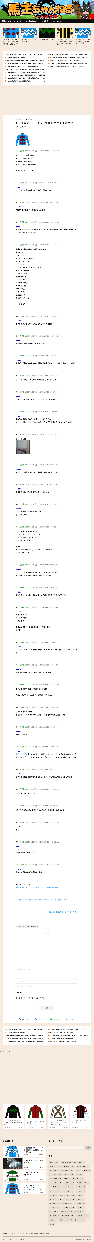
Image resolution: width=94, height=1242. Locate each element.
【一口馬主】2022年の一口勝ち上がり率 (61, 912)
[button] (5, 36)
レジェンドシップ (67, 1211)
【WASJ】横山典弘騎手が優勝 (16, 57)
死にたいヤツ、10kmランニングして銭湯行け (63, 1041)
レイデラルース (54, 1211)
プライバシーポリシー (9, 1239)
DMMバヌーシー (69, 1166)
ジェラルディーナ (55, 1187)
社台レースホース (80, 1220)
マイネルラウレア (67, 1203)
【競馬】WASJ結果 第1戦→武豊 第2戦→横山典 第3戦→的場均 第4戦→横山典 (26, 63)
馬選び (52, 1224)
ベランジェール (78, 1199)
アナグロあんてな (32, 21)
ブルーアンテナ (58, 21)
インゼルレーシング (67, 1170)
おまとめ (45, 21)
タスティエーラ (80, 1187)
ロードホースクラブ (67, 1216)
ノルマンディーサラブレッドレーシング (72, 1195)
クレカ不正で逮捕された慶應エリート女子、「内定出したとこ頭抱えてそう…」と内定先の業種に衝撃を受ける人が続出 (69, 57)
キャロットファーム (55, 1174)
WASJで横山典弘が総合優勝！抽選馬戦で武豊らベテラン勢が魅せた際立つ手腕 (26, 75)
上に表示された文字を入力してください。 (31, 998)
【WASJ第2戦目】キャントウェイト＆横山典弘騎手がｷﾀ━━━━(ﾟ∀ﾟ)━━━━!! (26, 78)
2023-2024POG (78, 1162)
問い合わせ (21, 1239)
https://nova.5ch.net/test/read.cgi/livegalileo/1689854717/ (38, 887)
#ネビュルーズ (21, 926)
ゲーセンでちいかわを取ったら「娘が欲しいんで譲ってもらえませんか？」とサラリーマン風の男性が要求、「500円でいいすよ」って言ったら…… (69, 54)
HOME (5, 1234)
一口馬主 (30, 119)
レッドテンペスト (80, 1211)
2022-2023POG (66, 1162)
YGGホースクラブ (83, 1166)
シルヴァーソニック (83, 1183)
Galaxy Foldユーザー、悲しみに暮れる (61, 1032)
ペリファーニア (54, 1203)
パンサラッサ (54, 1199)
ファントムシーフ (66, 1199)
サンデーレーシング (55, 1183)
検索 (88, 1147)
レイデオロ (81, 1207)
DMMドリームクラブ (56, 1166)
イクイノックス (54, 1170)
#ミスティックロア (32, 926)
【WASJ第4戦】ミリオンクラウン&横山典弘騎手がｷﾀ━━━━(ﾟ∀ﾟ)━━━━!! (26, 66)
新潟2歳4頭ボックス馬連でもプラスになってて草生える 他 (24, 54)
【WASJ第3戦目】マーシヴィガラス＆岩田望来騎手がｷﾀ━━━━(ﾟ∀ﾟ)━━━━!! (26, 72)
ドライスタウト (80, 1191)
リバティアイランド (68, 1207)
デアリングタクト (68, 1191)
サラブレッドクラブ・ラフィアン (74, 1178)
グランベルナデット (55, 1178)
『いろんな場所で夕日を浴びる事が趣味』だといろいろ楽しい (68, 1029)
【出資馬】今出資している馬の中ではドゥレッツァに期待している (42, 900)
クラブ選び (80, 1174)
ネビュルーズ (21, 754)
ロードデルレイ (54, 1216)
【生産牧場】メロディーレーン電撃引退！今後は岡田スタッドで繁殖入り (64, 41)
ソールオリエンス (68, 1187)
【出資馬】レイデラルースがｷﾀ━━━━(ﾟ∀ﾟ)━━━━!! (29, 41)
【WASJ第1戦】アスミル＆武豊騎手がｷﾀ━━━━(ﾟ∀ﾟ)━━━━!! (26, 81)
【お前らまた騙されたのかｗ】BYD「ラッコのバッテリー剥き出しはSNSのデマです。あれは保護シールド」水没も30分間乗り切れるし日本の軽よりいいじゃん (69, 1035)
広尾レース (53, 1220)
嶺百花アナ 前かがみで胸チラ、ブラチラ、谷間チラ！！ (67, 60)
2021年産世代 (54, 1162)
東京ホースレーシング (66, 1220)
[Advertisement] (47, 99)
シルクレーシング (69, 1183)
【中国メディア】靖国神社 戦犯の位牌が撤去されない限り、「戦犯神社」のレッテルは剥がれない (69, 63)
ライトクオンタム (55, 1207)
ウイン (78, 1170)
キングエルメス (69, 1174)
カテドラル (87, 1170)
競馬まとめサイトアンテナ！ (11, 21)
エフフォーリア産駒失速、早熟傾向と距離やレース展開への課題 (25, 69)
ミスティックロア (52, 754)
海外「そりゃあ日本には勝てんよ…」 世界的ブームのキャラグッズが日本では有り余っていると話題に (69, 66)
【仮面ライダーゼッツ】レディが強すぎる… (63, 1038)
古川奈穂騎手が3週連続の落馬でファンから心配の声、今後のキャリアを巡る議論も (26, 60)
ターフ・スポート (55, 1191)
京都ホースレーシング (82, 1216)
